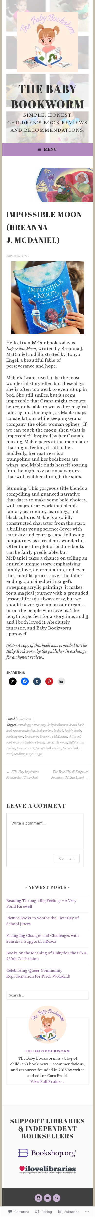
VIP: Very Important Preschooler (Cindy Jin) (22, 774)
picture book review (48, 748)
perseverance (25, 748)
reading (19, 754)
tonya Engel (34, 754)
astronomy (39, 725)
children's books (33, 742)
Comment (67, 858)
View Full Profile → (47, 1081)
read (9, 754)
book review (44, 731)
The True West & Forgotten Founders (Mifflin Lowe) (70, 774)
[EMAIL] (47, 1198)
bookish (58, 731)
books (77, 731)
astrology (24, 725)
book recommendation (20, 731)
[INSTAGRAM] (38, 1198)
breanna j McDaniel (53, 736)
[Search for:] (47, 995)
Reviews (25, 719)
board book (76, 725)
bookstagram (14, 736)
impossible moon (56, 742)
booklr (69, 731)
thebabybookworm (47, 1051)
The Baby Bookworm (48, 96)
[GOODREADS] (56, 1198)
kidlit (72, 742)
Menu (50, 149)
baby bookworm (58, 725)
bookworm (31, 736)
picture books (71, 748)
